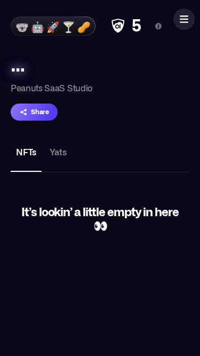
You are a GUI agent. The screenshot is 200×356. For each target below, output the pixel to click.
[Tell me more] (158, 26)
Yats (58, 151)
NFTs (26, 151)
